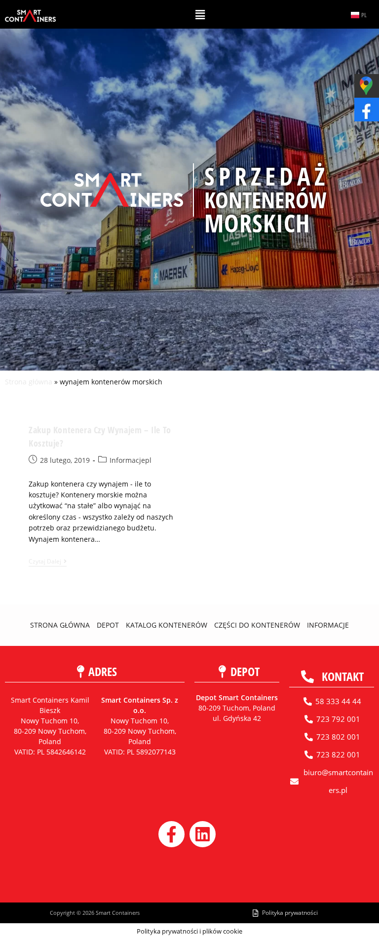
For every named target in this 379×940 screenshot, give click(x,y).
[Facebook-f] (171, 834)
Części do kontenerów (257, 625)
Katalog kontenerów (166, 625)
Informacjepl (131, 460)
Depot (108, 625)
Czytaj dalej (48, 561)
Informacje (328, 625)
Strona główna (28, 381)
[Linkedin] (203, 834)
